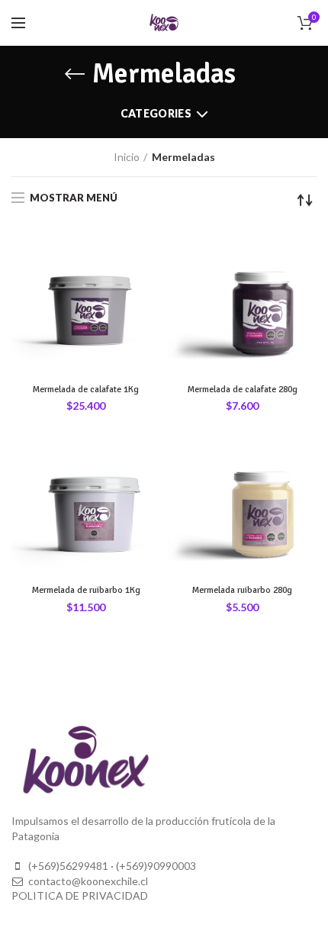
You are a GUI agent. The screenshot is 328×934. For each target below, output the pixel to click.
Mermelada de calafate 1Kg (86, 389)
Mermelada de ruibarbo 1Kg (86, 590)
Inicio (127, 156)
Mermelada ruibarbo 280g (242, 590)
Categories (156, 113)
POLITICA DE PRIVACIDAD (79, 895)
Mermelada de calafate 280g (242, 389)
